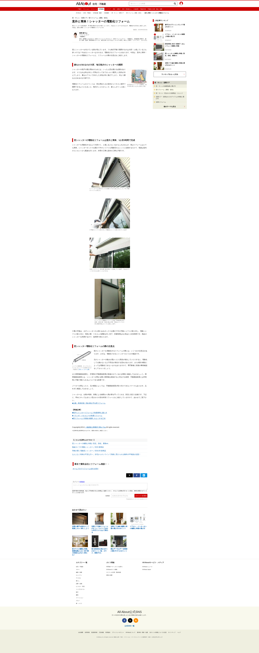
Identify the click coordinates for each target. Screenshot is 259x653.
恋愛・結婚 (79, 583)
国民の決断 (109, 575)
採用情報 (87, 632)
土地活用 (135, 9)
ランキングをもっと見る (169, 74)
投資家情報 (94, 632)
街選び (118, 9)
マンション (86, 9)
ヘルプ (179, 632)
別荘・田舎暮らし (127, 9)
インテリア (108, 9)
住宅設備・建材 (97, 13)
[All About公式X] (130, 620)
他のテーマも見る (170, 106)
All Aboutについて (130, 632)
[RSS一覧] (136, 620)
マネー (78, 569)
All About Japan (146, 569)
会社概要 (80, 632)
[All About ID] (181, 4)
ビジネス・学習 (80, 586)
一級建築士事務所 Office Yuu (95, 427)
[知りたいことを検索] (175, 4)
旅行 (77, 592)
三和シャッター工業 (83, 369)
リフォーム (94, 9)
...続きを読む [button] (143, 40)
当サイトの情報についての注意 (158, 632)
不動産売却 (143, 9)
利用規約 (107, 632)
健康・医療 (79, 572)
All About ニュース (147, 566)
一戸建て (79, 9)
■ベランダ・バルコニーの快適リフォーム (87, 415)
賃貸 (114, 9)
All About (78, 13)
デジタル (78, 578)
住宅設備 (101, 9)
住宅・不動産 (99, 4)
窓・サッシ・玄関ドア (118, 13)
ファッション (79, 597)
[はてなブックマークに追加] (144, 475)
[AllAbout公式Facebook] (124, 620)
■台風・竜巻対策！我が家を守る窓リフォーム (89, 403)
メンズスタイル (80, 589)
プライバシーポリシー (118, 632)
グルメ (78, 600)
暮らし (78, 581)
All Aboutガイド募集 (111, 569)
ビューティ (79, 575)
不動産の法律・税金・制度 (155, 9)
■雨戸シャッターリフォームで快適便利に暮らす (89, 413)
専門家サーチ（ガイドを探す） (114, 566)
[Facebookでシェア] (136, 475)
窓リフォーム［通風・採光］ (134, 13)
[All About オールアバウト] (83, 4)
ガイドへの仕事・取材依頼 (113, 572)
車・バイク (79, 603)
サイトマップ (171, 632)
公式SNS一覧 (129, 626)
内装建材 (106, 13)
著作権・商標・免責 (142, 632)
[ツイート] (129, 475)
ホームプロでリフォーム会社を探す (86, 469)
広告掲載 (101, 632)
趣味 (77, 595)
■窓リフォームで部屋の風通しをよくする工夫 (89, 418)
